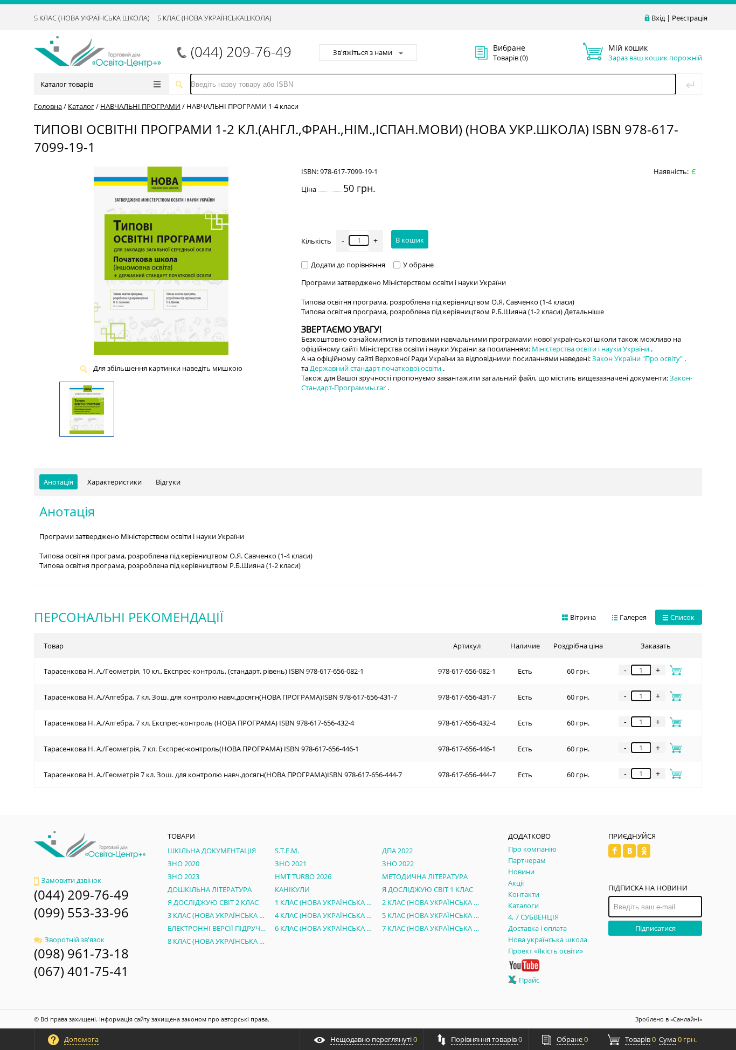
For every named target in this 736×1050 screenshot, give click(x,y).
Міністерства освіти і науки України (591, 349)
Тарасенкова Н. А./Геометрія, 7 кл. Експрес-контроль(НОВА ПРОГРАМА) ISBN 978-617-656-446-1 (201, 749)
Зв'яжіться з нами (362, 52)
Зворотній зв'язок (75, 939)
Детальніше (584, 311)
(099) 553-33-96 (81, 912)
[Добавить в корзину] (673, 670)
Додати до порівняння (348, 265)
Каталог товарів (66, 84)
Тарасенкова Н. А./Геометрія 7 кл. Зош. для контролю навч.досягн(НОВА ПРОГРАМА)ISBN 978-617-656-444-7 (223, 774)
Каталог (81, 106)
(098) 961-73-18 (81, 953)
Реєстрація (689, 18)
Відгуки (168, 482)
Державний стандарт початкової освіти (376, 368)
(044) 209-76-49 (241, 51)
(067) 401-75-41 (81, 971)
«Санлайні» (686, 1019)
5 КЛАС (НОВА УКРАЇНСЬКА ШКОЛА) (92, 18)
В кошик (409, 240)
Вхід (658, 18)
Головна (48, 106)
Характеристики (114, 482)
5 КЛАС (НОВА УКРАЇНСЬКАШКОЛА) (214, 18)
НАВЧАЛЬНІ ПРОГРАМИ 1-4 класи (242, 106)
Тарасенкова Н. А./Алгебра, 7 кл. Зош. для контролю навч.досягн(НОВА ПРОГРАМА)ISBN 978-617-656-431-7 (220, 697)
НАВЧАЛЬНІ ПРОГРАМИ (140, 106)
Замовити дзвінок (71, 880)
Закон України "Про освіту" (638, 358)
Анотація (58, 482)
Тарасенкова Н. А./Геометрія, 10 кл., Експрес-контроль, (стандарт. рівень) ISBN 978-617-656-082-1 (204, 671)
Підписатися (655, 928)
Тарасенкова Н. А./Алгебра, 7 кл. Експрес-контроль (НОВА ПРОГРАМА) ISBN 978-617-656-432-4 (199, 723)
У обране (418, 265)
